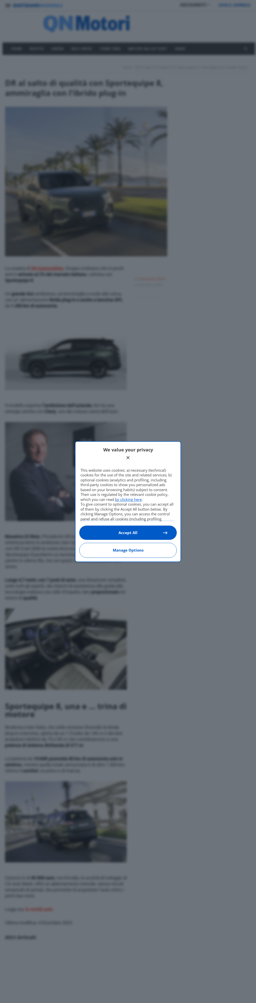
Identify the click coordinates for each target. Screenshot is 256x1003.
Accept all (128, 532)
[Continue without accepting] (128, 458)
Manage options (128, 550)
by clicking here (128, 499)
